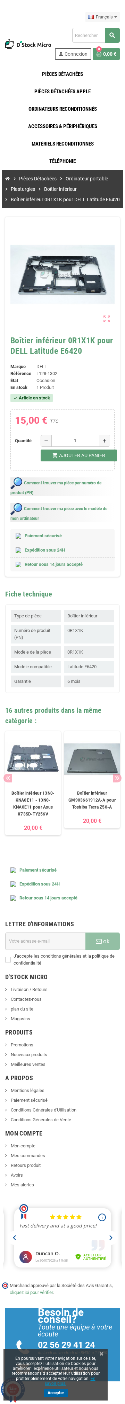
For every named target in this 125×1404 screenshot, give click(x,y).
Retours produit (25, 1165)
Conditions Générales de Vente (40, 1119)
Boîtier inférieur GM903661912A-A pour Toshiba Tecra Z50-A (92, 800)
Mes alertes (22, 1184)
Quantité (23, 440)
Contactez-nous (26, 999)
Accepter (56, 1392)
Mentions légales (27, 1090)
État (14, 380)
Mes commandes (27, 1155)
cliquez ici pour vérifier (31, 1292)
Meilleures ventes (27, 1064)
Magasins (20, 1018)
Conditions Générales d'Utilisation (43, 1110)
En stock (18, 387)
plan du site (21, 1009)
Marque (18, 366)
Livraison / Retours (29, 989)
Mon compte (22, 1145)
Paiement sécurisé (29, 1100)
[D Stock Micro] (28, 43)
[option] (32, 786)
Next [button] (117, 778)
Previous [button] (7, 778)
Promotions (21, 1044)
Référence (20, 373)
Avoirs (16, 1175)
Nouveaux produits (28, 1054)
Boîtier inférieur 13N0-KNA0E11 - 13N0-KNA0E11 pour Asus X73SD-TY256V (33, 804)
